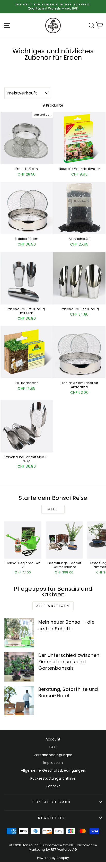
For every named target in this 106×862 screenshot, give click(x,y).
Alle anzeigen (53, 606)
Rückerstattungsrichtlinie (53, 778)
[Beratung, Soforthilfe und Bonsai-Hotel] (19, 701)
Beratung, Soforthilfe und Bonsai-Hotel (68, 692)
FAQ (53, 747)
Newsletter (51, 818)
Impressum (53, 762)
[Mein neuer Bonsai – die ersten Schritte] (19, 633)
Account (53, 739)
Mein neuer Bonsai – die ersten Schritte (66, 625)
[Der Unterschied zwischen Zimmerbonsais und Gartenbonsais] (19, 667)
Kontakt (53, 786)
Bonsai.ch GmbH (51, 802)
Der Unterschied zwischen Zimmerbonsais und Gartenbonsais (69, 661)
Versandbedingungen (53, 755)
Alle (53, 509)
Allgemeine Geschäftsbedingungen (53, 770)
